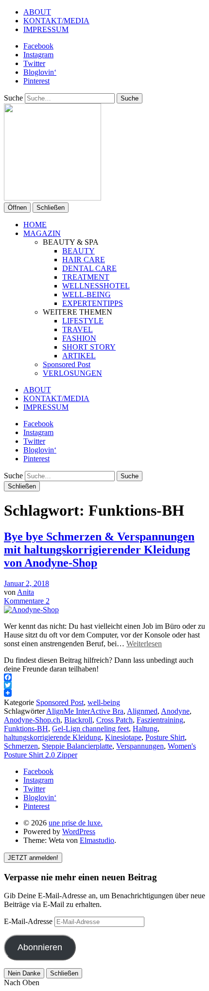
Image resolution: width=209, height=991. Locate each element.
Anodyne (175, 711)
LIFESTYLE (83, 321)
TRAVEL (77, 329)
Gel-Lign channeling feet (90, 728)
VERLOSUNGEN (72, 373)
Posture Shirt (165, 737)
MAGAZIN (42, 233)
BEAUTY (78, 251)
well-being (103, 702)
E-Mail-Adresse (29, 921)
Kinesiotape (123, 737)
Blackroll (78, 720)
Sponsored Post (66, 364)
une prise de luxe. (76, 823)
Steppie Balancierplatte (77, 746)
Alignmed (142, 711)
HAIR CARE (83, 259)
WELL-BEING (86, 294)
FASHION (79, 338)
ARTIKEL (79, 356)
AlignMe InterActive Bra (84, 711)
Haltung (145, 728)
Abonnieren (39, 947)
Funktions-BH (26, 728)
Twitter (34, 63)
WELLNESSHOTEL (96, 286)
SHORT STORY (89, 347)
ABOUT (37, 12)
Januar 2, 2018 (26, 583)
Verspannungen (140, 746)
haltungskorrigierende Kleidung (52, 737)
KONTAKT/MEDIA (56, 21)
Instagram (38, 54)
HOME (35, 224)
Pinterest (36, 81)
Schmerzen (21, 746)
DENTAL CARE (89, 268)
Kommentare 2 (27, 601)
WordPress (78, 831)
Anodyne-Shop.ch (32, 720)
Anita (25, 592)
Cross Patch (114, 720)
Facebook (38, 46)
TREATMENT (85, 277)
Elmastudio (97, 840)
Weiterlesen (144, 643)
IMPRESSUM (46, 29)
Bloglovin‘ (39, 72)
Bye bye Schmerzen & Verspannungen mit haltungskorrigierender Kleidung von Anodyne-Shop (99, 549)
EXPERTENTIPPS (92, 303)
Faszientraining (160, 720)
